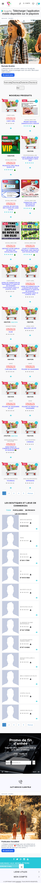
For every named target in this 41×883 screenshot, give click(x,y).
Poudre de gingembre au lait (10, 407)
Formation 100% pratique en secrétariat (30, 204)
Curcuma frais (11, 369)
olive (11, 332)
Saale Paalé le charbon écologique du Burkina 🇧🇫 (10, 448)
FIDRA (22, 538)
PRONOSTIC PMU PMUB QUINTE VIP (10, 166)
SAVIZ (11, 363)
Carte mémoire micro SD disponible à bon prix (30, 158)
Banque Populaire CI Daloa (27, 658)
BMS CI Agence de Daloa (28, 676)
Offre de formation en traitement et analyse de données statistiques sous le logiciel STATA (11, 286)
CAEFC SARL (11, 115)
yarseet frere (11, 326)
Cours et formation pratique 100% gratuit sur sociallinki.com (30, 250)
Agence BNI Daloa (26, 710)
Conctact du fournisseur (10, 118)
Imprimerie (30, 481)
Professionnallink (30, 155)
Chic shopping (30, 440)
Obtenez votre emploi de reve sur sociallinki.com (10, 250)
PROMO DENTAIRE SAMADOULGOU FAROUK (30, 122)
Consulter (20, 752)
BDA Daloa (23, 554)
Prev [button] (6, 772)
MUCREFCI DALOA (25, 589)
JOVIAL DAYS (30, 326)
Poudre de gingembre (30, 369)
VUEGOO (18, 881)
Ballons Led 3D (30, 328)
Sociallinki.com (30, 120)
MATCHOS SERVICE (26, 519)
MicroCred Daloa (26, 607)
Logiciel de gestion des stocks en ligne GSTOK (11, 208)
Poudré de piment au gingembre (30, 407)
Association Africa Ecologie (10, 440)
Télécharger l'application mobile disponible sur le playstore (20, 12)
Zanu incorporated (11, 479)
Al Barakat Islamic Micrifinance (26, 623)
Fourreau (11, 481)
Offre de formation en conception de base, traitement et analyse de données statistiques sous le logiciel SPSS (30, 290)
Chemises (30, 442)
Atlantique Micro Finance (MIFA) (26, 640)
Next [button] (34, 772)
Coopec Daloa (25, 693)
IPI (20, 571)
